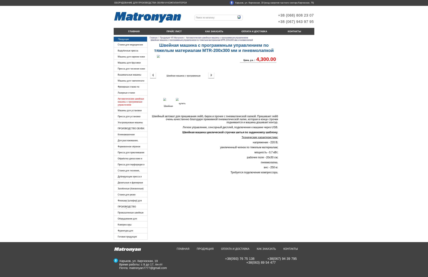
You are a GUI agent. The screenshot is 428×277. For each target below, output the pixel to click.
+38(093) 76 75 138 (239, 258)
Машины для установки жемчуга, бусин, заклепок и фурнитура (132, 110)
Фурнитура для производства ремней (129, 231)
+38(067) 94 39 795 (282, 258)
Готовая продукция (127, 236)
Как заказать (214, 31)
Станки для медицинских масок (130, 45)
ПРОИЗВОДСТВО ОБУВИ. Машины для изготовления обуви (131, 128)
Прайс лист (174, 31)
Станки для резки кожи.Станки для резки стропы (129, 195)
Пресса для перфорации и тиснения (131, 164)
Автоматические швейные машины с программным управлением (131, 102)
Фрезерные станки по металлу (128, 87)
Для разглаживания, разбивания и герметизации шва (131, 140)
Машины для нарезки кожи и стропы (131, 57)
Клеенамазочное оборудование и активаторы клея (132, 134)
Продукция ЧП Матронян (172, 38)
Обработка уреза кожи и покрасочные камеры (130, 158)
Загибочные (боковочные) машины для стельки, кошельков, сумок (130, 189)
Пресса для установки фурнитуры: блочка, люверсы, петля (129, 116)
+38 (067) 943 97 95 (296, 22)
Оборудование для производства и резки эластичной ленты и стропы (132, 219)
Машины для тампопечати (131, 80)
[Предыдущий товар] (153, 77)
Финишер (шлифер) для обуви (130, 201)
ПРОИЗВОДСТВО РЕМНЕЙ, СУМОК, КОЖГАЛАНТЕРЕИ (127, 207)
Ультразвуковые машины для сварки (130, 122)
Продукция (205, 248)
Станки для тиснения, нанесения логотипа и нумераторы (129, 170)
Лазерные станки (126, 92)
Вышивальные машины (129, 74)
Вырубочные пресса (128, 50)
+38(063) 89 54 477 (261, 262)
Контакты (294, 31)
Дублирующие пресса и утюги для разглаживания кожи (131, 176)
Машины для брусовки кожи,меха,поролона (129, 63)
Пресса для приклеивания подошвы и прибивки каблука (131, 152)
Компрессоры (124, 224)
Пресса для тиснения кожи (131, 68)
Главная (134, 31)
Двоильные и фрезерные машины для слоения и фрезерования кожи (130, 182)
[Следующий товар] (211, 77)
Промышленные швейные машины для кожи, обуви (130, 213)
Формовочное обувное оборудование (129, 146)
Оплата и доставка (254, 31)
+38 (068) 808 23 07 (296, 15)
